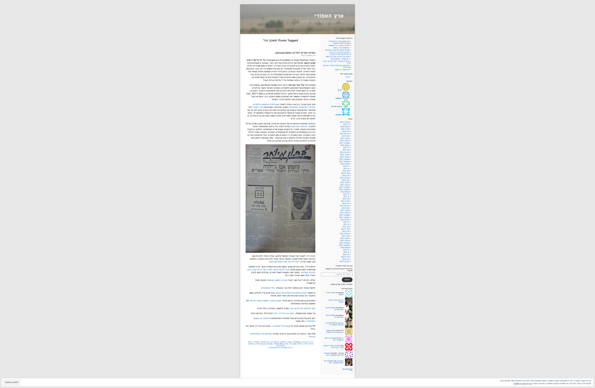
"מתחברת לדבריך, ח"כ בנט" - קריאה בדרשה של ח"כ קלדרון (339, 53)
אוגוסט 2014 (345, 145)
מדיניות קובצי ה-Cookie (522, 383)
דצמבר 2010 (345, 238)
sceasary (340, 361)
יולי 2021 (346, 124)
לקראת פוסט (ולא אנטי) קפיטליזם (337, 50)
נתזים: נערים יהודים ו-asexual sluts (295, 52)
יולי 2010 (346, 250)
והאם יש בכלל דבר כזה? (283, 313)
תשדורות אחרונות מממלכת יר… (335, 324)
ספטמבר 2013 (344, 161)
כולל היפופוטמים (268, 288)
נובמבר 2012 (345, 185)
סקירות (284, 347)
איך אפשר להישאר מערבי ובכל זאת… (333, 346)
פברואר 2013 (345, 178)
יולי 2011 (346, 222)
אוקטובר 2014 (344, 143)
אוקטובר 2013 (344, 159)
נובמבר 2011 (345, 213)
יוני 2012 (346, 196)
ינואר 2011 (346, 236)
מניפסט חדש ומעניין (298, 126)
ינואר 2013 (346, 180)
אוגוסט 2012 (345, 192)
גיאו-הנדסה (265, 342)
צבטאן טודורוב (260, 344)
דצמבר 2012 (345, 182)
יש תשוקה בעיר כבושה (341, 48)
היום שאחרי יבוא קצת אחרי (340, 59)
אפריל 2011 (345, 229)
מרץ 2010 (346, 259)
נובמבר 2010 (345, 241)
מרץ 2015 (346, 131)
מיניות (305, 344)
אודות (347, 77)
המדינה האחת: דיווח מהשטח (339, 45)
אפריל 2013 (345, 173)
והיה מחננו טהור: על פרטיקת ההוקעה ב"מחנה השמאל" (340, 42)
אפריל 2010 (345, 257)
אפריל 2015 (345, 129)
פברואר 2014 (345, 152)
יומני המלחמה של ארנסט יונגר (302, 308)
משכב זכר (292, 344)
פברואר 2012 (345, 206)
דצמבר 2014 (345, 138)
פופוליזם (269, 344)
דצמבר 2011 (345, 210)
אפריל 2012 (345, 201)
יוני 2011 (346, 224)
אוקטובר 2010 (344, 243)
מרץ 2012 (346, 203)
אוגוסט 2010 (345, 247)
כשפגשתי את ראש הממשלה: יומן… (334, 339)
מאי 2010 (346, 254)
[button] (280, 198)
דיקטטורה (256, 342)
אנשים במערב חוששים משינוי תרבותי (265, 300)
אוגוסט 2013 (345, 164)
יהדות (250, 342)
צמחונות (251, 344)
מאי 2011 (346, 227)
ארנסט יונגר (274, 342)
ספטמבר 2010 (344, 245)
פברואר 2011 (345, 234)
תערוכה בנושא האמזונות (277, 280)
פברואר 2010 (345, 261)
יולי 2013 (346, 166)
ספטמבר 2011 (344, 217)
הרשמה (347, 280)
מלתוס (299, 344)
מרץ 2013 (346, 175)
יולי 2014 (346, 148)
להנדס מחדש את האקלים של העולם (291, 293)
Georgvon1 (339, 323)
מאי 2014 (346, 150)
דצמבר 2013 (345, 154)
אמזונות (282, 342)
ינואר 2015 (346, 136)
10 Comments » (274, 347)
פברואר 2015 (345, 134)
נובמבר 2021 (345, 122)
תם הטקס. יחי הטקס (342, 70)
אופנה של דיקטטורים (281, 326)
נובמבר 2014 (345, 141)
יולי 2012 (346, 194)
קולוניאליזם (280, 346)
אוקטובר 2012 (344, 187)
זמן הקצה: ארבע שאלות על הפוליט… (334, 331)
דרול (342, 300)
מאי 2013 (346, 171)
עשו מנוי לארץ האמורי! (344, 266)
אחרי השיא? (258, 107)
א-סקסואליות (297, 342)
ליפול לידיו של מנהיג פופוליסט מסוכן (284, 262)
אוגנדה (288, 342)
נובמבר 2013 (345, 157)
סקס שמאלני (278, 344)
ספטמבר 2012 (344, 189)
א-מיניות (306, 342)
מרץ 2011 (346, 231)
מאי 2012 (346, 199)
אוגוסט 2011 (345, 220)
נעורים (286, 344)
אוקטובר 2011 (344, 215)
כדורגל (311, 344)
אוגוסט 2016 (345, 127)
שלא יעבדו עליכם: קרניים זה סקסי (338, 57)
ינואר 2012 (346, 208)
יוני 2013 (346, 168)
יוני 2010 (346, 252)
